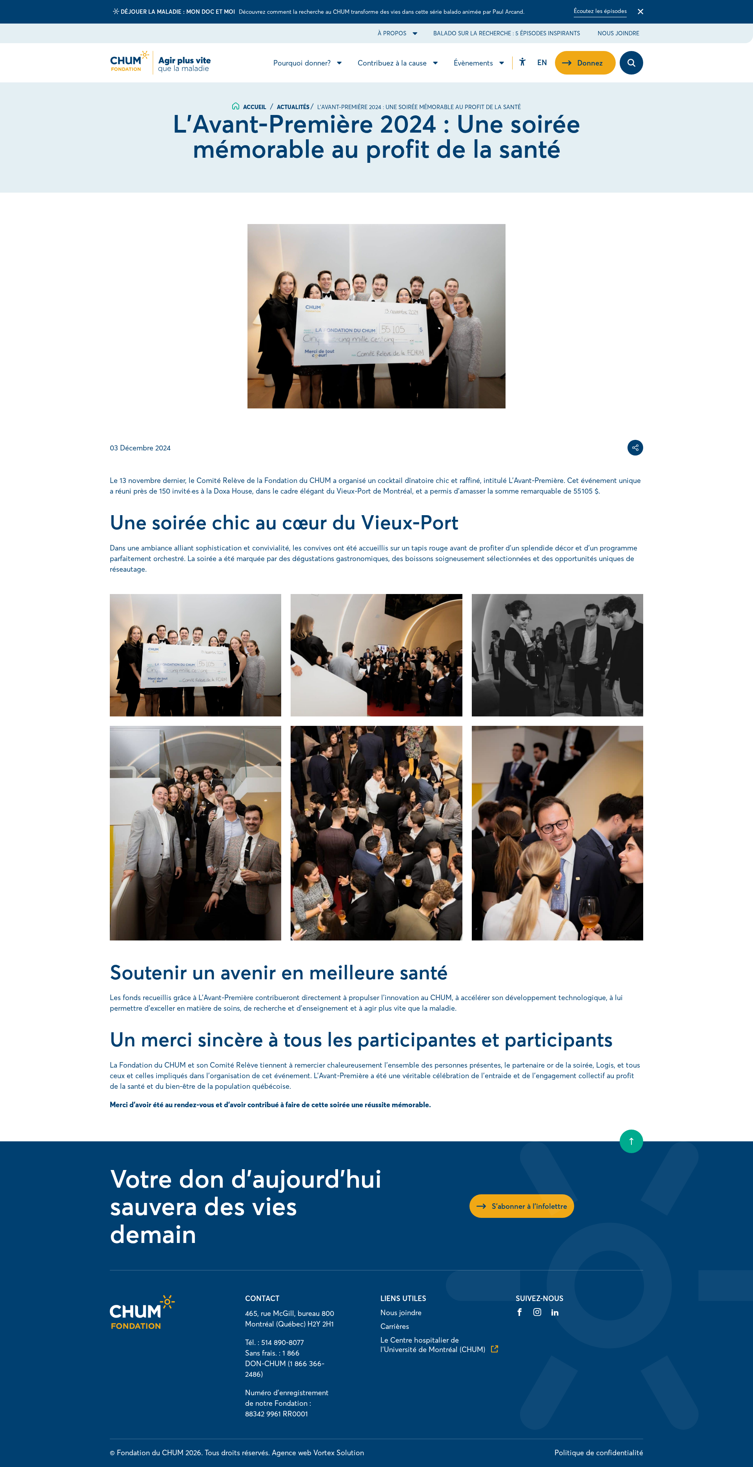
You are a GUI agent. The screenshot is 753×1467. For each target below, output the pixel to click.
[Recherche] (631, 63)
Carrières (394, 1326)
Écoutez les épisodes (600, 11)
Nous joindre (618, 33)
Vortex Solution (338, 1452)
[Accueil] (142, 1326)
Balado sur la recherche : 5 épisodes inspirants (506, 33)
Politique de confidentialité (599, 1452)
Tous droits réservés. (237, 1452)
